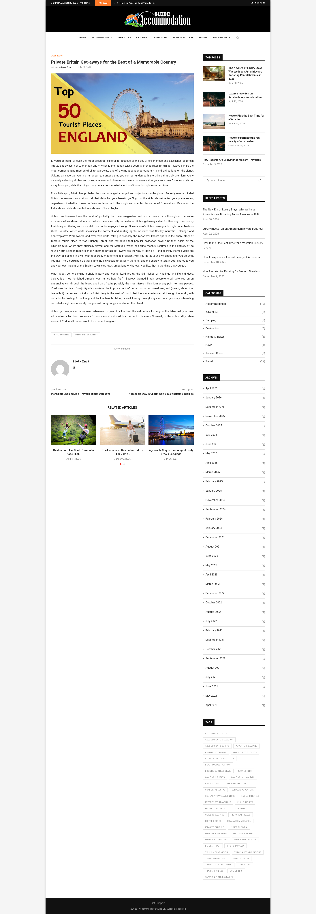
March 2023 (213, 584)
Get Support (258, 3)
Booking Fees (245, 771)
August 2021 (213, 667)
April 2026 (211, 388)
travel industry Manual (218, 865)
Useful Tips (236, 871)
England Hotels (250, 796)
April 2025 (211, 462)
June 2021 (212, 686)
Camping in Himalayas (243, 777)
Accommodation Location (219, 740)
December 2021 (215, 639)
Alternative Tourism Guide (219, 758)
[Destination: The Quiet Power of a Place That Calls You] (73, 430)
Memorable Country (86, 335)
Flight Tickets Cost (216, 808)
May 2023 (211, 565)
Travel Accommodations (247, 852)
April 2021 (211, 705)
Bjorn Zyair (66, 67)
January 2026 (214, 397)
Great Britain (240, 808)
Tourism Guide (221, 37)
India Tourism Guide (216, 833)
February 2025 (214, 481)
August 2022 (213, 611)
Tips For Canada (235, 846)
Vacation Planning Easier (219, 877)
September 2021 (215, 658)
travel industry (240, 858)
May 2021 (211, 695)
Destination (160, 37)
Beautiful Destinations (218, 765)
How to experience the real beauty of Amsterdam (244, 139)
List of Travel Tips (243, 833)
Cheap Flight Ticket (236, 783)
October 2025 (214, 425)
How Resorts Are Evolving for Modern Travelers (232, 159)
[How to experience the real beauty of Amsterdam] (214, 143)
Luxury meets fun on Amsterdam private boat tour (246, 95)
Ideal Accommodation (239, 821)
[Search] (237, 38)
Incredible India (238, 827)
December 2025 (215, 406)
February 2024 (214, 518)
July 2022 (211, 621)
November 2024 (215, 500)
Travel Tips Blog (214, 871)
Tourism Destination (216, 852)
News (235, 345)
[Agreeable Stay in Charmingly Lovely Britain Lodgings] (171, 430)
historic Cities (61, 335)
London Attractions (216, 840)
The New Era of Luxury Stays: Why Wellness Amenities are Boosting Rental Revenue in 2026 (245, 73)
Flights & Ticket (183, 37)
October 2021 (214, 649)
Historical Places (240, 815)
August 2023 (213, 546)
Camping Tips (212, 783)
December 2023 (215, 537)
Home (82, 37)
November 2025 (215, 416)
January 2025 (214, 490)
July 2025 (211, 434)
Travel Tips (244, 865)
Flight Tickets (245, 802)
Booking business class (218, 771)
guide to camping (214, 815)
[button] (113, 3)
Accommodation (101, 37)
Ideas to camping (214, 827)
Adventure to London (245, 752)
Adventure (124, 37)
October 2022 (214, 602)
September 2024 (215, 509)
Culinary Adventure (242, 790)
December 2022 (215, 593)
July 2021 (211, 677)
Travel (203, 37)
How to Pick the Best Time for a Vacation (246, 117)
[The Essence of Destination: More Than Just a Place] (122, 430)
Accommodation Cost (217, 733)
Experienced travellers (218, 802)
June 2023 (212, 556)
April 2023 (211, 574)
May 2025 (211, 453)
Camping (141, 37)
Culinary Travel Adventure (220, 796)
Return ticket (212, 846)
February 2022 (214, 630)
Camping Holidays (215, 777)
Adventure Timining (216, 752)
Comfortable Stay (215, 790)
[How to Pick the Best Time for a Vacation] (214, 121)
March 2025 (213, 472)
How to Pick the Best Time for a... (138, 3)
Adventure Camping (246, 746)
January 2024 (214, 528)
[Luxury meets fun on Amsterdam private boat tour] (214, 99)
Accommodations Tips (217, 746)
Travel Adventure (215, 858)
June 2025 (212, 444)
